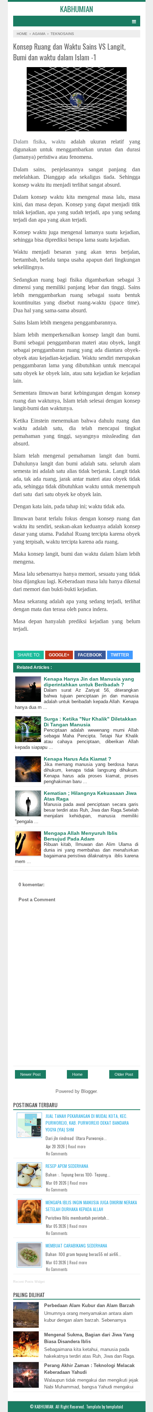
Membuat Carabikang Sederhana (76, 1245)
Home (77, 1074)
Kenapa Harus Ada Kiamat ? (77, 759)
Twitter (120, 654)
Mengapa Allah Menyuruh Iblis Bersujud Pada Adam (80, 836)
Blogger (88, 1091)
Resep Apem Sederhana (67, 1166)
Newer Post (30, 1074)
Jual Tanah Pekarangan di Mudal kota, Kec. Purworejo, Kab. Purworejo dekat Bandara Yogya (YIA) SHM (87, 1123)
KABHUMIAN (76, 8)
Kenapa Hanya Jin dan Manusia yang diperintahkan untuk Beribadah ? (89, 681)
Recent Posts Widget (29, 1282)
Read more (76, 1146)
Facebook (90, 654)
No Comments (57, 1153)
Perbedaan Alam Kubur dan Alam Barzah (89, 1305)
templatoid (114, 1407)
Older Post (124, 1074)
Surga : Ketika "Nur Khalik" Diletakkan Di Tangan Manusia (90, 721)
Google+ (59, 654)
